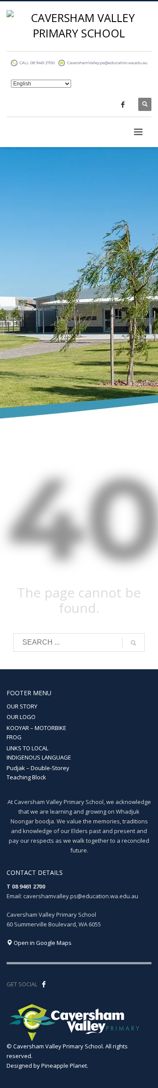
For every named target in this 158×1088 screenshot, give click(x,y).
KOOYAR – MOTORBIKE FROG (36, 732)
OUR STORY (22, 706)
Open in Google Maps (42, 943)
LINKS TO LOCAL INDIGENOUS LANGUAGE (39, 752)
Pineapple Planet (64, 1066)
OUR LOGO (21, 717)
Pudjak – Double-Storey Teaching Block (38, 772)
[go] (133, 643)
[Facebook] (122, 104)
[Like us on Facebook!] (43, 984)
